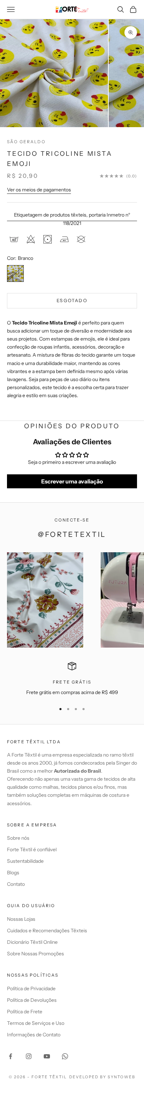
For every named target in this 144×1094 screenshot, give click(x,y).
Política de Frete (24, 1011)
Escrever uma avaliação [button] (72, 481)
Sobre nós (18, 838)
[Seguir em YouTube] (46, 1056)
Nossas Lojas (21, 919)
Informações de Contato (33, 1034)
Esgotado (72, 300)
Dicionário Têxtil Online (32, 942)
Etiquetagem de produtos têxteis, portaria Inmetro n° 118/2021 (72, 219)
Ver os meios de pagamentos (39, 190)
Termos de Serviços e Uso (35, 1023)
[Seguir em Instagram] (28, 1056)
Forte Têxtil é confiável (32, 849)
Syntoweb (121, 1076)
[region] (72, 679)
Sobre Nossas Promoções (35, 953)
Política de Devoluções (32, 1000)
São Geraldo (26, 141)
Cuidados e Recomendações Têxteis (47, 930)
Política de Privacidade (31, 988)
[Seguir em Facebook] (10, 1056)
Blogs (13, 872)
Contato (16, 884)
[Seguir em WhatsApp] (65, 1056)
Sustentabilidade (25, 861)
